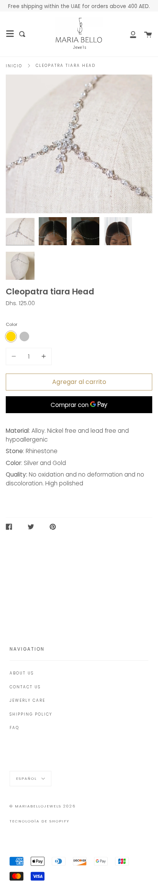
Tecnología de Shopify (39, 821)
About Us (22, 673)
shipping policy (31, 714)
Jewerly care (27, 700)
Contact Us (25, 686)
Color (11, 324)
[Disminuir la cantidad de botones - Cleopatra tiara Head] (15, 356)
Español (27, 778)
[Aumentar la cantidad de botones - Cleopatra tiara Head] (42, 356)
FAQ (14, 727)
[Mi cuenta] (129, 34)
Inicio (14, 66)
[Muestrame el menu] (9, 33)
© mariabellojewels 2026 (43, 806)
